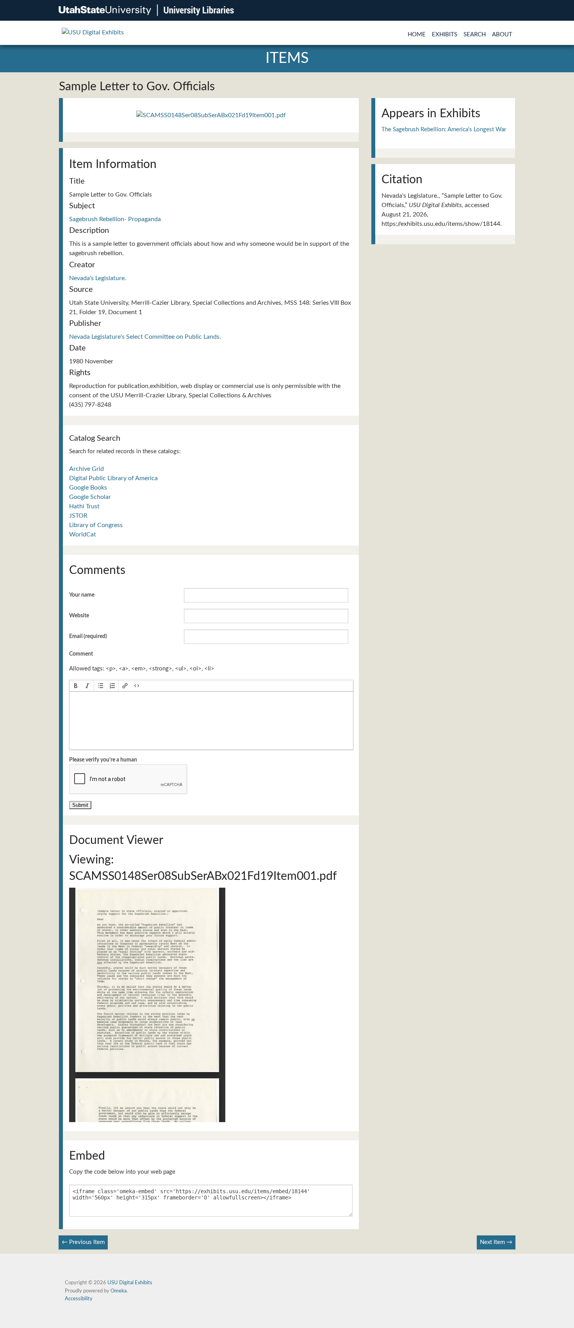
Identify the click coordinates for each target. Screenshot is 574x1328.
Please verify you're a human (103, 760)
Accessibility (79, 1298)
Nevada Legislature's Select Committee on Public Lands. (145, 337)
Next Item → (496, 1242)
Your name (81, 595)
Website (79, 615)
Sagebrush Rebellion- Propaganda (115, 219)
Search (474, 35)
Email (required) (88, 636)
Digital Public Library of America (113, 478)
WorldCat (82, 534)
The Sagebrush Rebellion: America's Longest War (443, 129)
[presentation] (76, 685)
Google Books (88, 487)
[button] (75, 685)
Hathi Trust (84, 506)
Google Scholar (90, 497)
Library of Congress (96, 525)
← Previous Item (83, 1242)
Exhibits (444, 35)
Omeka (119, 1291)
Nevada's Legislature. (97, 278)
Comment (81, 654)
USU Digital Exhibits (129, 1282)
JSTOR (78, 516)
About (502, 35)
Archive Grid (86, 469)
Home (417, 35)
